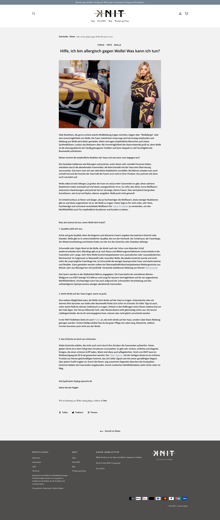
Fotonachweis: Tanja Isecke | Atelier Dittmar (47, 488)
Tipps (109, 45)
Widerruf (35, 471)
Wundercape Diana (122, 21)
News (72, 36)
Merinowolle (151, 267)
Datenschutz (36, 462)
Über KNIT (101, 21)
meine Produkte (120, 206)
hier (105, 400)
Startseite (63, 36)
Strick (101, 45)
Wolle (117, 45)
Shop (93, 21)
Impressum (36, 458)
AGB (34, 467)
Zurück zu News (112, 431)
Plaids (97, 319)
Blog (110, 21)
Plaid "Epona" (116, 355)
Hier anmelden (100, 468)
